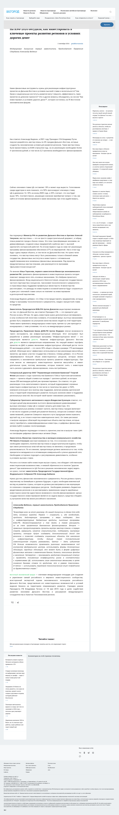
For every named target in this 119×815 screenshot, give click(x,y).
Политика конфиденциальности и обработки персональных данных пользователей (67, 800)
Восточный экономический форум (22, 574)
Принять (107, 24)
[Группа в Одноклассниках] (84, 753)
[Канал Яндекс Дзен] (93, 753)
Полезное (94, 11)
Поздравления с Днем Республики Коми (57, 18)
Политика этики (52, 763)
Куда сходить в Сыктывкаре (15, 18)
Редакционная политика (10, 765)
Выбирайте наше (34, 18)
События (6, 772)
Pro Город (6, 770)
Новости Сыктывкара (48, 11)
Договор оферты (30, 763)
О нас (49, 765)
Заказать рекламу (59, 13)
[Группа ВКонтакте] (80, 753)
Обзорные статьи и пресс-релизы (12, 763)
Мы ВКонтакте (51, 767)
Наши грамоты (7, 767)
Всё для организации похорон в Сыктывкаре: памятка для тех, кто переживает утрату (38, 645)
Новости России (29, 13)
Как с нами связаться (31, 765)
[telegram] (18, 602)
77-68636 (18, 796)
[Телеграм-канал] (89, 753)
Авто (49, 770)
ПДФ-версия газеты (30, 767)
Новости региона (29, 11)
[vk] (12, 602)
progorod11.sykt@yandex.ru (10, 786)
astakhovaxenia (77, 44)
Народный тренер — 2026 (106, 18)
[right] (113, 18)
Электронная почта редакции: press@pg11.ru (39, 783)
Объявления (44, 13)
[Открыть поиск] (110, 12)
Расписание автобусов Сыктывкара (73, 11)
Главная (28, 772)
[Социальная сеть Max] (80, 756)
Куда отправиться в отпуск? (84, 18)
